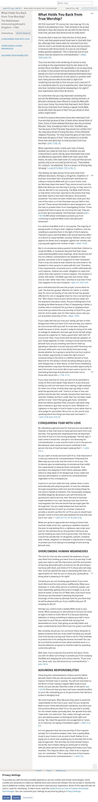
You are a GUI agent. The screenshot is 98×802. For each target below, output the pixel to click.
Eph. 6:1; (75, 282)
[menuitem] (3, 3)
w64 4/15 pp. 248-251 (12, 8)
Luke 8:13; (53, 168)
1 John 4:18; (43, 417)
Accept (6, 797)
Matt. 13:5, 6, (64, 168)
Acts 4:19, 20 (54, 417)
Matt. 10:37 (74, 316)
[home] (3, 3)
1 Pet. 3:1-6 (64, 375)
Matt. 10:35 (82, 243)
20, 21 (73, 168)
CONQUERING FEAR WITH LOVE (15, 39)
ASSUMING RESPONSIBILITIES (14, 55)
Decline (16, 797)
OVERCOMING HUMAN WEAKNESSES (11, 47)
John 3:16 (77, 517)
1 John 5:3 (46, 57)
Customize (28, 797)
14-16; (70, 517)
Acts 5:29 (83, 282)
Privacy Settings (73, 791)
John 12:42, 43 (54, 143)
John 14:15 (43, 664)
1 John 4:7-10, (61, 517)
